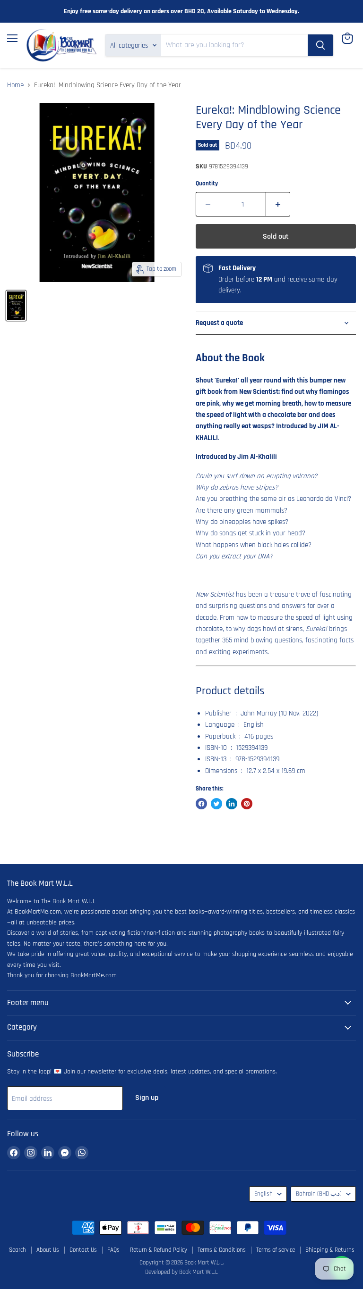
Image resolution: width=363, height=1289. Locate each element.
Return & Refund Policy (158, 1250)
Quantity (207, 183)
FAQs (113, 1250)
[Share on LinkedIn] (231, 803)
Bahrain (319, 1194)
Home (15, 85)
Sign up (146, 1097)
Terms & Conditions (222, 1250)
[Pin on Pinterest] (246, 803)
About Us (47, 1250)
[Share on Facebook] (201, 803)
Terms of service (275, 1250)
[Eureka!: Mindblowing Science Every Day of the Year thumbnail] (16, 306)
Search (17, 1250)
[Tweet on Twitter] (216, 803)
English (263, 1194)
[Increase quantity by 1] (278, 204)
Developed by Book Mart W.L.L (181, 1272)
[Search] (320, 45)
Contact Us (83, 1250)
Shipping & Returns (329, 1250)
